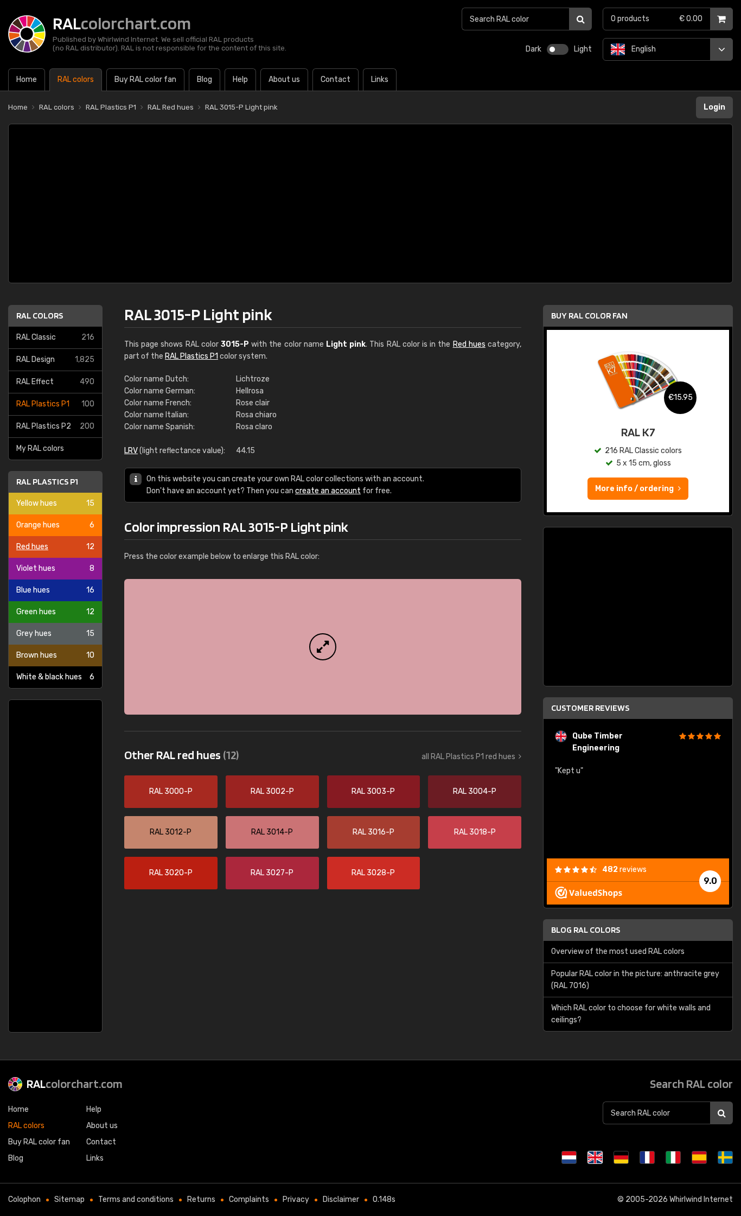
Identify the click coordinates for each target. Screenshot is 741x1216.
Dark (533, 49)
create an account (328, 490)
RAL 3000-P (171, 791)
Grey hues (55, 633)
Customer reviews (590, 708)
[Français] (647, 1157)
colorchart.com (75, 1084)
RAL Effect (55, 381)
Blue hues (55, 590)
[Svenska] (725, 1157)
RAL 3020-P (171, 872)
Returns (201, 1199)
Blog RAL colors (585, 930)
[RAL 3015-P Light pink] (322, 647)
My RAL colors (40, 448)
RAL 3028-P (373, 872)
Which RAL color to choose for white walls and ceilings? (631, 1013)
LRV (131, 450)
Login (714, 107)
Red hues (55, 546)
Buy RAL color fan (589, 315)
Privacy (296, 1199)
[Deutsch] (621, 1157)
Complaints (249, 1199)
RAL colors (39, 315)
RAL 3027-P (272, 872)
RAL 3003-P (373, 791)
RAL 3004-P (474, 791)
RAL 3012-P (170, 832)
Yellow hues (55, 503)
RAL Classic (55, 337)
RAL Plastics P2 (55, 426)
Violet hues (55, 568)
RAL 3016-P (373, 832)
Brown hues (55, 655)
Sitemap (69, 1199)
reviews (624, 869)
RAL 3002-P (272, 791)
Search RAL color (691, 1084)
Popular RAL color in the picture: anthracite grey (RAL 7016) (635, 979)
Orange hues (55, 525)
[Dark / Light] (557, 49)
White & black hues (55, 677)
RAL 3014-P (272, 832)
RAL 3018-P (475, 832)
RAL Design (55, 359)
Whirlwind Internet (701, 1199)
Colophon (24, 1199)
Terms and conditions (136, 1199)
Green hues (55, 611)
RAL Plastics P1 (55, 404)
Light (583, 49)
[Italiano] (673, 1157)
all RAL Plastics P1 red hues (468, 756)
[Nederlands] (569, 1157)
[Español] (699, 1157)
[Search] (580, 19)
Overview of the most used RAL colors (618, 951)
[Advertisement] (370, 203)
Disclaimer (341, 1199)
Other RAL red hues (181, 755)
